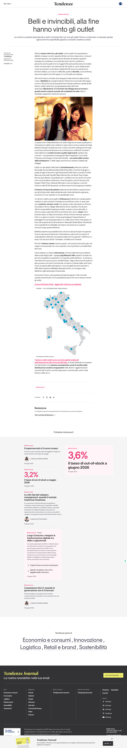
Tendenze (108, 713)
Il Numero (31, 702)
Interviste (31, 705)
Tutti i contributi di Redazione (44, 415)
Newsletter (114, 690)
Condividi (6, 63)
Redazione (8, 56)
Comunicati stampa (35, 708)
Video (30, 712)
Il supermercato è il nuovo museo (41, 448)
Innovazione (88, 640)
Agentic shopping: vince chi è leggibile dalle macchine (41, 571)
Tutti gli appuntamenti (85, 693)
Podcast (31, 715)
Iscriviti (107, 743)
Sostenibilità (93, 647)
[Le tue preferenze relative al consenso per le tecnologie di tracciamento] (125, 561)
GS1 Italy (108, 702)
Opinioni (31, 696)
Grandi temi (8, 708)
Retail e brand (40, 387)
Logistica (30, 647)
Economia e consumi (47, 640)
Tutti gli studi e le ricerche (61, 693)
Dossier (30, 699)
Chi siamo (105, 690)
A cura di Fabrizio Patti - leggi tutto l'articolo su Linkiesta (58, 284)
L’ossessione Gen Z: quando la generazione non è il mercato (39, 589)
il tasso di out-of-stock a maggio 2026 (40, 477)
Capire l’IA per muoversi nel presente (44, 565)
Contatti (105, 693)
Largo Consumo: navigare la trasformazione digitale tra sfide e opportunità (41, 538)
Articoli (30, 693)
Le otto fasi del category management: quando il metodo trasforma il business (40, 497)
